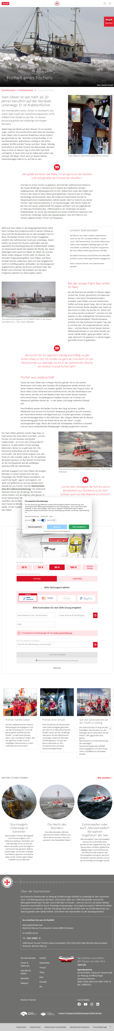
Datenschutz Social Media (55, 1027)
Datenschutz (35, 1027)
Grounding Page (100, 1027)
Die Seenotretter (9, 90)
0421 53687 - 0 (33, 938)
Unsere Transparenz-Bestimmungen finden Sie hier (80, 1013)
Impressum (21, 1027)
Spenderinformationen (79, 1027)
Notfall (5, 3)
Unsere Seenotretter (45, 90)
